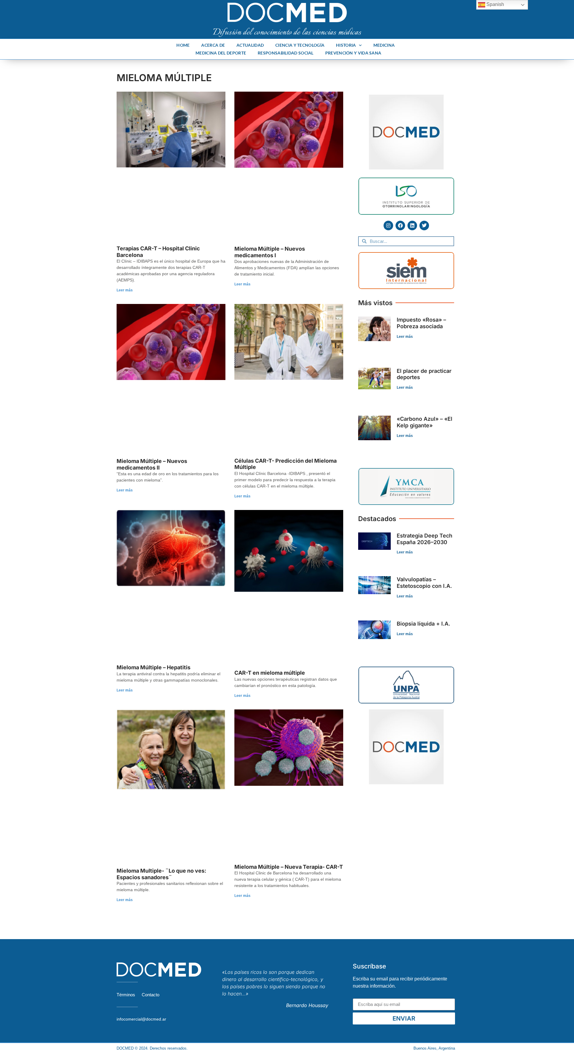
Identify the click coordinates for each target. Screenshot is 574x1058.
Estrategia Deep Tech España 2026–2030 (424, 538)
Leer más (125, 290)
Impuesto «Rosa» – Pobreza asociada (421, 323)
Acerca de (213, 45)
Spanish (494, 4)
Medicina (384, 45)
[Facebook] (400, 225)
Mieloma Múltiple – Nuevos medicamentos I (269, 252)
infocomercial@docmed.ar (141, 1019)
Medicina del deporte (221, 52)
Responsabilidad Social (286, 52)
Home (183, 45)
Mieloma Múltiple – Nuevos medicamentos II (152, 464)
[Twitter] (424, 225)
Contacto (150, 994)
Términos (126, 994)
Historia (346, 45)
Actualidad (250, 45)
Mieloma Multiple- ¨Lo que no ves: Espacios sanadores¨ (161, 874)
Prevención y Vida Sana (353, 52)
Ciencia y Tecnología (299, 45)
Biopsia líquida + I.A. (423, 623)
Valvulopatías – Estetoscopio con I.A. (424, 582)
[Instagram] (388, 225)
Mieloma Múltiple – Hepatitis (153, 667)
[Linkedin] (412, 225)
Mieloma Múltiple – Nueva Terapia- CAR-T (288, 867)
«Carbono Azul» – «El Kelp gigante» (424, 422)
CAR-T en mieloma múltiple (269, 673)
